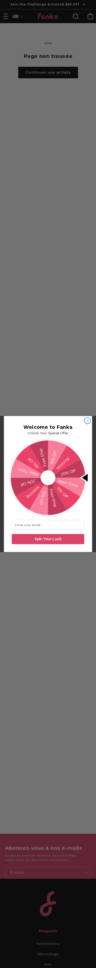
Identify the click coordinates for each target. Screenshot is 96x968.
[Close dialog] (87, 420)
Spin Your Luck (48, 539)
